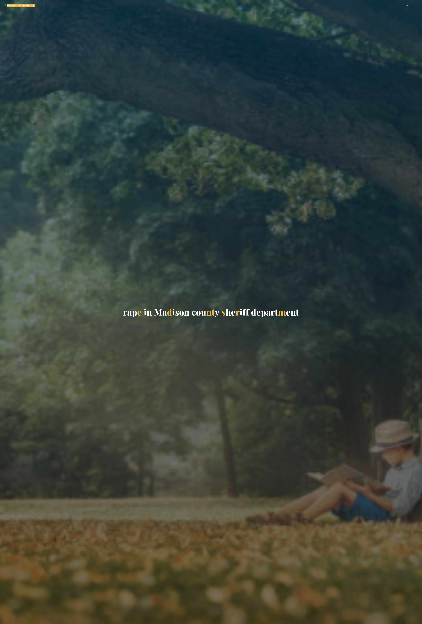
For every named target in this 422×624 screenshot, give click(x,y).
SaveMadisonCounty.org (19, 5)
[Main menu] (416, 5)
